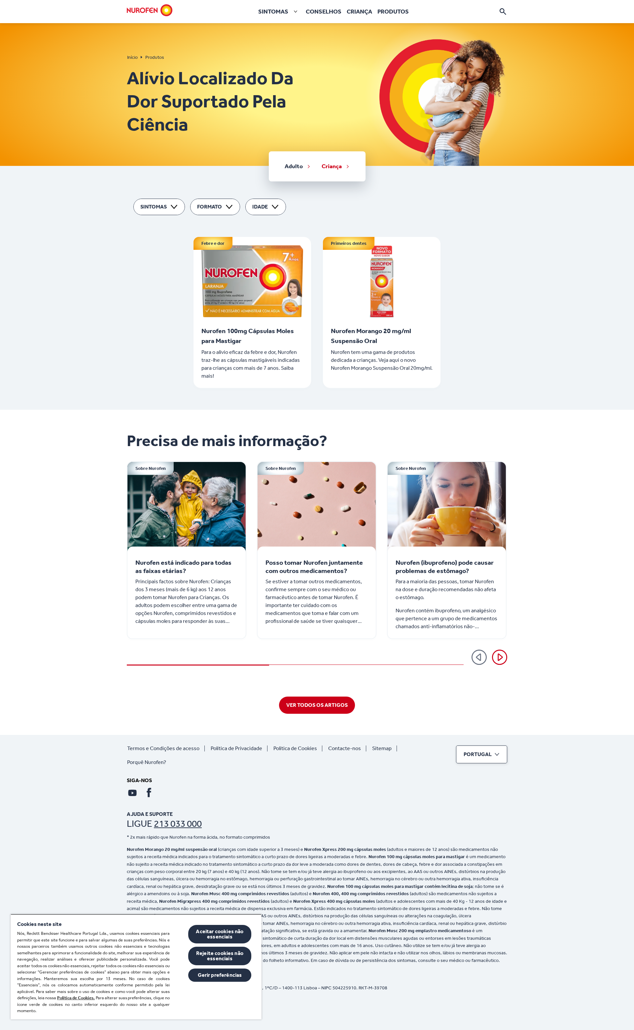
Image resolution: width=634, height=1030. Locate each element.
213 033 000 (178, 823)
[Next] (499, 657)
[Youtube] (132, 792)
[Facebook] (149, 792)
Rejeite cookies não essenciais (219, 956)
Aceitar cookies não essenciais (219, 934)
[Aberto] (503, 11)
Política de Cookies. (76, 997)
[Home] (149, 10)
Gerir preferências (220, 975)
